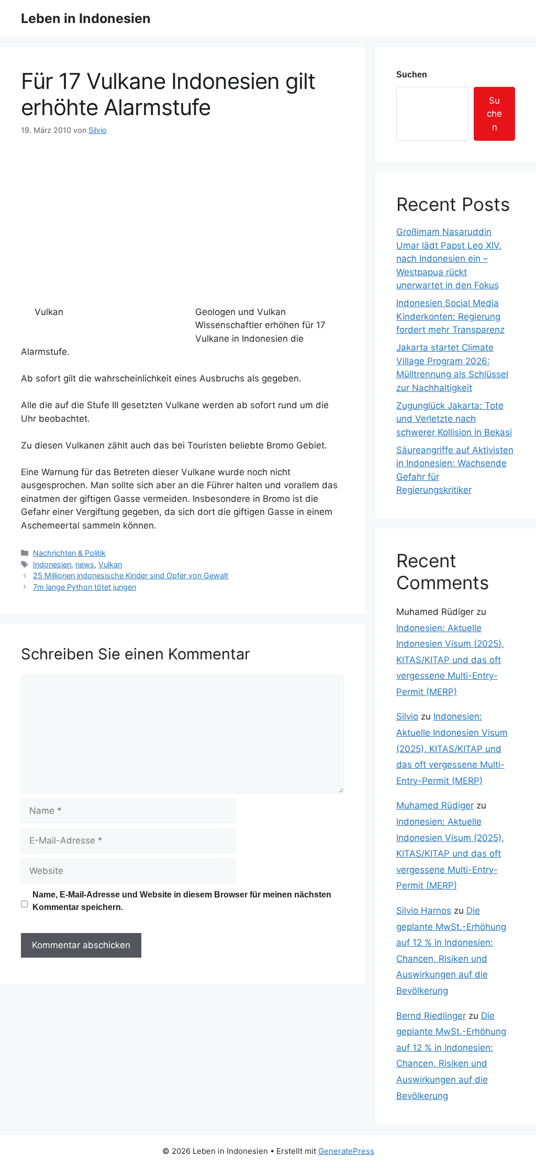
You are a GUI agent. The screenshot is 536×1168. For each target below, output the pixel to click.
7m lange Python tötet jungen (84, 586)
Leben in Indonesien (86, 18)
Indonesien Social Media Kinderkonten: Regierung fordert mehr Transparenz (450, 316)
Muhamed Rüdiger (435, 805)
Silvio (407, 716)
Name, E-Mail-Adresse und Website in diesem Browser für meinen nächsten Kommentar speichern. (181, 901)
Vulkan (110, 564)
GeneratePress (346, 1151)
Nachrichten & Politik (69, 552)
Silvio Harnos (423, 910)
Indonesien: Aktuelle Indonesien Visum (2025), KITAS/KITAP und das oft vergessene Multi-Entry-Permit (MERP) (450, 660)
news (84, 564)
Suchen (411, 74)
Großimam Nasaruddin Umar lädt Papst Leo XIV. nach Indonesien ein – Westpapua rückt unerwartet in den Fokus (448, 258)
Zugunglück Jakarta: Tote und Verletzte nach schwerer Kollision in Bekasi (454, 418)
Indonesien (52, 564)
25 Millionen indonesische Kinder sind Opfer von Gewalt (130, 575)
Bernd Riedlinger (431, 1015)
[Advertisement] (182, 214)
